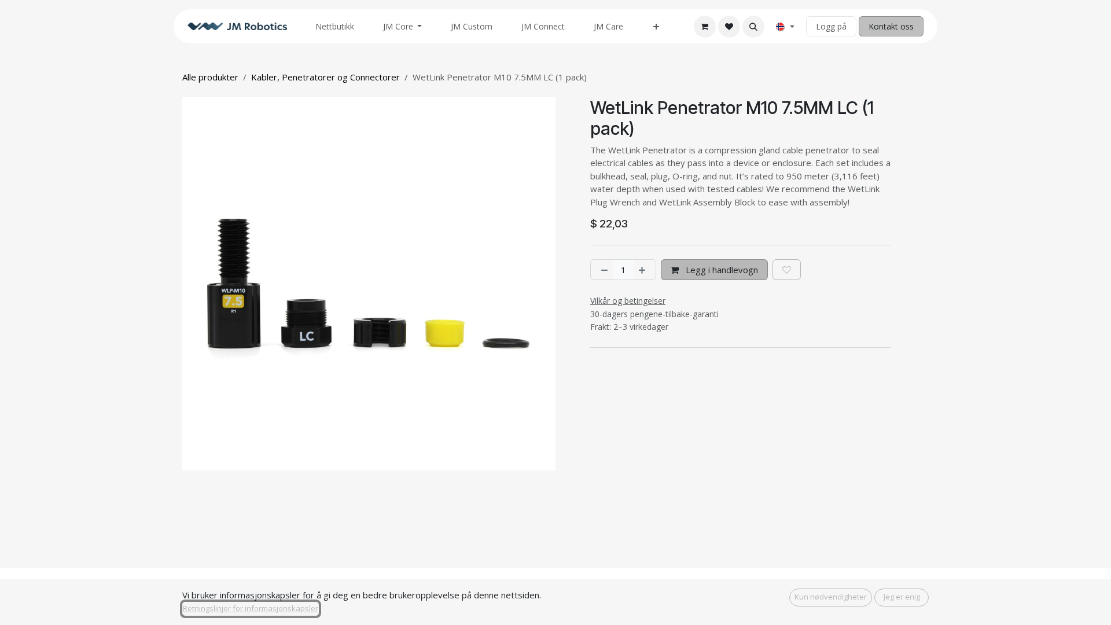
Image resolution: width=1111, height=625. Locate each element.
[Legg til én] (644, 270)
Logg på (831, 26)
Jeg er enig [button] (902, 596)
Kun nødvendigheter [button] (830, 596)
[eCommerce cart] (705, 27)
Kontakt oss (891, 26)
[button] (753, 27)
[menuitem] (335, 26)
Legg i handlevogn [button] (720, 269)
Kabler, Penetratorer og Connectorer (325, 77)
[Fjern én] (602, 270)
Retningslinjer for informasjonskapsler (250, 608)
